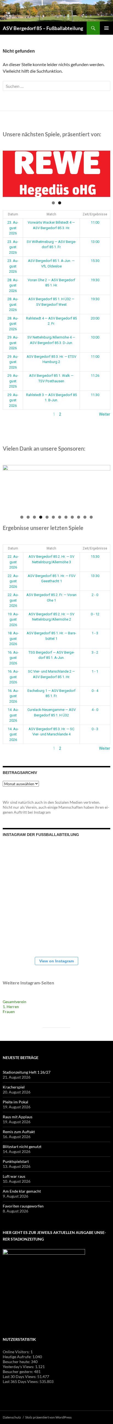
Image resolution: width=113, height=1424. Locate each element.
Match (51, 214)
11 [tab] (85, 517)
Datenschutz (12, 1417)
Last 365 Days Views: (21, 1381)
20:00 (95, 318)
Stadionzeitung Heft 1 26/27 (26, 1072)
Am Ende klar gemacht (22, 1191)
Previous (9, 172)
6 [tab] (53, 517)
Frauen (9, 1011)
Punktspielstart (16, 1161)
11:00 (95, 222)
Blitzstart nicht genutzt (22, 1146)
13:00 (95, 242)
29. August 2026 (12, 342)
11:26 (95, 375)
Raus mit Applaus (17, 1116)
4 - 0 (95, 710)
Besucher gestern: (18, 1371)
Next (103, 172)
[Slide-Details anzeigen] (56, 174)
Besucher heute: (17, 1361)
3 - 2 (95, 652)
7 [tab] (59, 517)
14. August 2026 (13, 715)
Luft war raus (14, 1176)
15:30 (95, 261)
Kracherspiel (14, 1087)
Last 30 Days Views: (20, 1376)
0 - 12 (95, 614)
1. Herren (11, 1006)
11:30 (95, 395)
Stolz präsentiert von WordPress (48, 1417)
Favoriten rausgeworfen (23, 1206)
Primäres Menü (106, 28)
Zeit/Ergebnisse (95, 214)
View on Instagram (56, 961)
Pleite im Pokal (15, 1102)
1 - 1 (95, 671)
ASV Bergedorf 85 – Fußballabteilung (43, 28)
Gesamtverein (14, 1001)
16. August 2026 (13, 657)
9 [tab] (72, 517)
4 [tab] (40, 517)
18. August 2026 (13, 638)
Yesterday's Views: (19, 1366)
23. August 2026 (12, 227)
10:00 (95, 337)
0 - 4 (95, 691)
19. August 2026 (13, 619)
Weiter (104, 414)
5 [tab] (47, 517)
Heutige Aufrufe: (17, 1356)
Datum (13, 214)
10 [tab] (79, 517)
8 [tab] (65, 517)
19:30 (95, 280)
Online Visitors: (16, 1351)
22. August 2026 (13, 561)
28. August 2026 (12, 285)
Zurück (9, 414)
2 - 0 (95, 595)
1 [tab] (53, 202)
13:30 (95, 576)
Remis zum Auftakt (19, 1131)
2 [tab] (59, 202)
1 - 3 (95, 633)
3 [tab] (34, 517)
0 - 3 (95, 729)
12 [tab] (91, 517)
